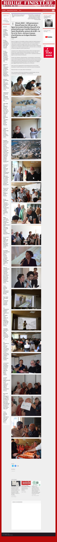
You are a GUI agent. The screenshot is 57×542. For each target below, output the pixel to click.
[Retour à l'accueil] (28, 4)
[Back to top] (54, 539)
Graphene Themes (10, 534)
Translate (7, 21)
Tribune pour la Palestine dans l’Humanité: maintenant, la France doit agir (6, 96)
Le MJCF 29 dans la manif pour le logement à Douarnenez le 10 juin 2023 (18, 15)
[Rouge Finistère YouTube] (49, 37)
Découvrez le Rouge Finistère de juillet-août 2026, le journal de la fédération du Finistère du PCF (6, 242)
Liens (20, 10)
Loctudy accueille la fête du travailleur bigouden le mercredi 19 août (5, 33)
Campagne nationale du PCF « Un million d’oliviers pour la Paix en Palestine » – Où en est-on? (6, 333)
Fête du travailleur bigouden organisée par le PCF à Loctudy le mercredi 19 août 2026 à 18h (5, 56)
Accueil (3, 10)
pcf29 (13, 38)
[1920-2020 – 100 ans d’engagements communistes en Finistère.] (49, 23)
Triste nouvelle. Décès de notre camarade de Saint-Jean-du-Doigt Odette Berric (6, 416)
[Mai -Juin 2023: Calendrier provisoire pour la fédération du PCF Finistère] (26, 483)
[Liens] (49, 52)
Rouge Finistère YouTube (12, 10)
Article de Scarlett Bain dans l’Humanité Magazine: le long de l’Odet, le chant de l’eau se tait (6, 84)
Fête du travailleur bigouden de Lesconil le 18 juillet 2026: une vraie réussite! (6, 44)
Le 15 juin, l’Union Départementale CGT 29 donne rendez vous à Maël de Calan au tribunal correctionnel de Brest (6, 384)
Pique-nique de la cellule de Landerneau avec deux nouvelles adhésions (5, 300)
